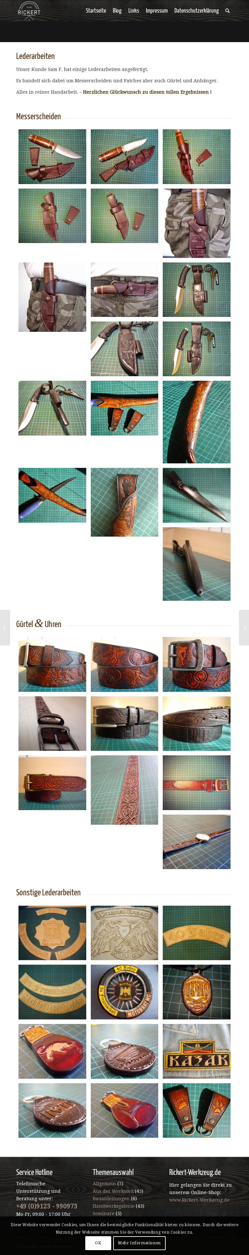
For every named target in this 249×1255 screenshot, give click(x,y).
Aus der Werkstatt (113, 1191)
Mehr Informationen (139, 1243)
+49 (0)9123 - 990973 (46, 1206)
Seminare (103, 1213)
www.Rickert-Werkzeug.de (199, 1200)
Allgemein (104, 1183)
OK (98, 1243)
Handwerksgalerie (114, 1206)
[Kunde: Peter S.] (244, 627)
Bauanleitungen (111, 1198)
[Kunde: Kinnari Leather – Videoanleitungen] (5, 627)
